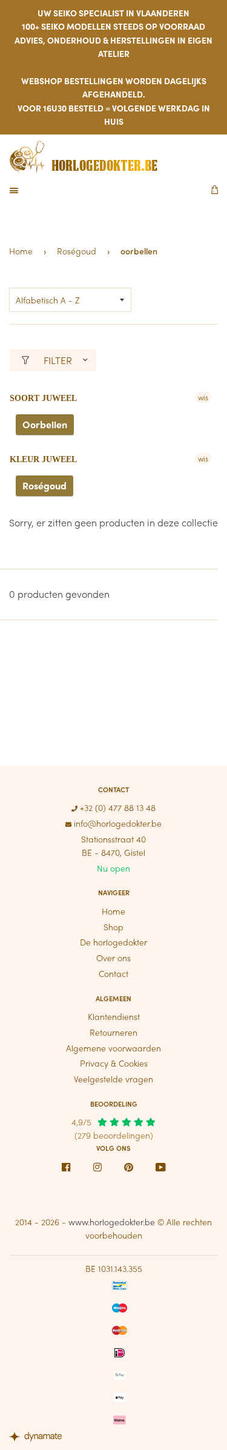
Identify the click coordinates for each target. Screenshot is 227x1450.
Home (21, 251)
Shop (113, 927)
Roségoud (76, 251)
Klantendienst (114, 1016)
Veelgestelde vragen (113, 1079)
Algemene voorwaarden (113, 1048)
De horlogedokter (113, 942)
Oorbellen (44, 424)
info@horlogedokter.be (116, 823)
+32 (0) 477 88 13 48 (116, 807)
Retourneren (113, 1032)
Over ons (113, 958)
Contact (113, 973)
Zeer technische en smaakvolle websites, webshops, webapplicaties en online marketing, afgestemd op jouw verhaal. (39, 1438)
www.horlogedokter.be (111, 1222)
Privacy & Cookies (114, 1063)
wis (203, 397)
